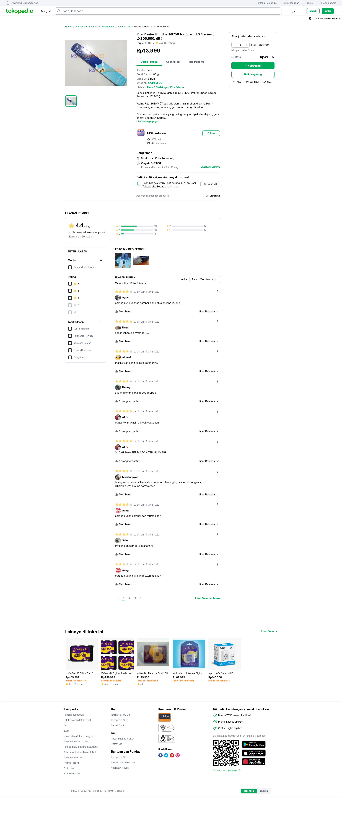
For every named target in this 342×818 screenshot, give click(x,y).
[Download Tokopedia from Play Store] (254, 744)
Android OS (124, 26)
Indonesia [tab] (249, 791)
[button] (325, 18)
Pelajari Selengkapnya (225, 770)
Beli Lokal (68, 768)
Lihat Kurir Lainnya (210, 167)
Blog (66, 730)
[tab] (149, 62)
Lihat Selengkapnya (146, 121)
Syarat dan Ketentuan (123, 762)
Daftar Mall (117, 744)
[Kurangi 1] (234, 45)
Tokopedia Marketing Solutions (80, 746)
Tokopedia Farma (72, 757)
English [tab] (264, 791)
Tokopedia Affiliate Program (78, 736)
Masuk (313, 11)
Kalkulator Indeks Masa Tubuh (80, 752)
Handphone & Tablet (86, 26)
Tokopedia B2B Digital (75, 741)
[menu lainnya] (218, 292)
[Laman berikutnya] (141, 598)
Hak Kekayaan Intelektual (77, 720)
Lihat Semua (269, 631)
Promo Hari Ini (71, 762)
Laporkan (215, 195)
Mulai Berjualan (291, 3)
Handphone (108, 26)
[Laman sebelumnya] (118, 598)
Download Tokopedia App (24, 3)
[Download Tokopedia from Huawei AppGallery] (254, 761)
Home (68, 26)
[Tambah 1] (247, 45)
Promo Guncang (72, 773)
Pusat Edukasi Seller (122, 738)
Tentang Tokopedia (266, 3)
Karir (65, 725)
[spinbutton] (240, 44)
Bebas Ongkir (118, 725)
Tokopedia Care (328, 3)
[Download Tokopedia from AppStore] (254, 753)
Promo (309, 3)
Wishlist (254, 82)
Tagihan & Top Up (120, 714)
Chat (239, 82)
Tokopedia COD (119, 720)
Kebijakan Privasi (120, 767)
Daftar (328, 11)
